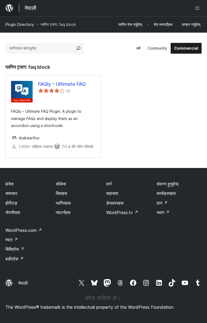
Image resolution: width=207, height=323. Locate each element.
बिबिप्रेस (14, 249)
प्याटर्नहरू (63, 212)
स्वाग (163, 212)
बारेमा (9, 184)
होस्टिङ (11, 203)
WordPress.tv (122, 212)
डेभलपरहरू (115, 203)
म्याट (11, 239)
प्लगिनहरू (63, 203)
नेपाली (23, 283)
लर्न (109, 184)
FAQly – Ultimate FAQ (62, 84)
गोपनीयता (12, 212)
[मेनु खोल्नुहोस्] (198, 8)
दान (162, 203)
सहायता (112, 193)
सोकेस (61, 184)
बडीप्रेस (14, 259)
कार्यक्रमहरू (166, 193)
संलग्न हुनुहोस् (167, 184)
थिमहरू (61, 193)
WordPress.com (23, 230)
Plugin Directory (19, 24)
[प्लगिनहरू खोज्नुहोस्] (78, 48)
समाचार (11, 193)
